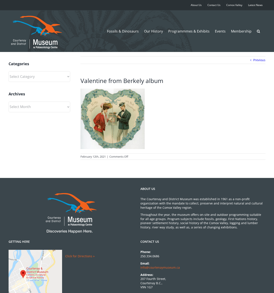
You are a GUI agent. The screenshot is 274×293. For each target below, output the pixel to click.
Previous (259, 60)
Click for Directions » (80, 256)
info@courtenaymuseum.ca (160, 267)
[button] (258, 31)
